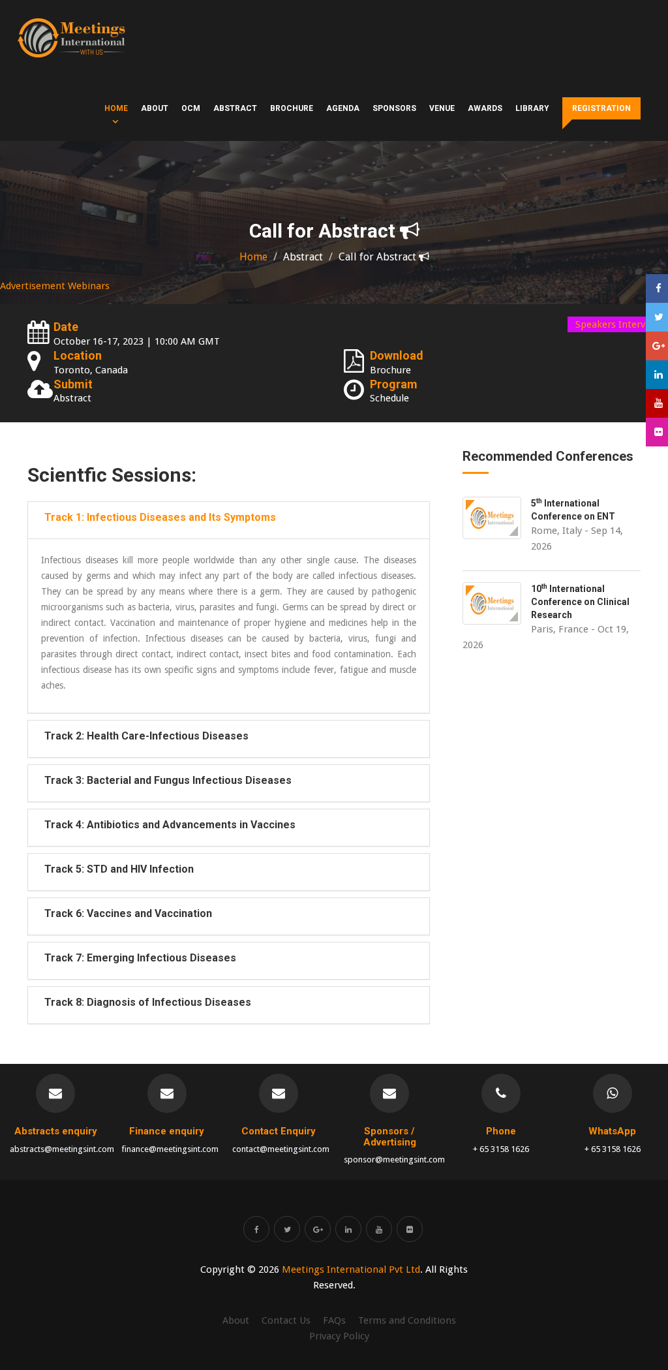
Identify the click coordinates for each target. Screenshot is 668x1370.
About (154, 108)
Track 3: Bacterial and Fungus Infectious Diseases (168, 780)
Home (116, 108)
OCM (190, 108)
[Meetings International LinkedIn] (348, 1229)
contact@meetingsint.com (280, 1149)
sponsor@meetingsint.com (394, 1159)
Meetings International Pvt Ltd (351, 1269)
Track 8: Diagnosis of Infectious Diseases (147, 1002)
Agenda (342, 108)
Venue (442, 108)
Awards (485, 108)
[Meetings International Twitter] (287, 1229)
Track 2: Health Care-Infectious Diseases (146, 736)
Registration (601, 108)
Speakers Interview (617, 324)
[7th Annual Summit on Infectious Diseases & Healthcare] (71, 37)
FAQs (334, 1320)
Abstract (235, 108)
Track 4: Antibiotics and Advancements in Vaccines (170, 824)
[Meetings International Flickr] (410, 1229)
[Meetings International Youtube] (379, 1229)
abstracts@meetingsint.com (62, 1149)
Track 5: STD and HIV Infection (119, 869)
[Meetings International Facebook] (256, 1229)
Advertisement (32, 286)
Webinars (89, 286)
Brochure (291, 108)
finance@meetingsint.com (170, 1149)
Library (532, 108)
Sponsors (394, 108)
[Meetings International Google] (657, 346)
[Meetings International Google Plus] (318, 1229)
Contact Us (286, 1320)
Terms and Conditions (407, 1320)
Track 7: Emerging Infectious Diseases (140, 958)
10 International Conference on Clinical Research (580, 602)
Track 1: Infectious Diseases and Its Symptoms (160, 517)
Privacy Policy (339, 1336)
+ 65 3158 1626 (501, 1149)
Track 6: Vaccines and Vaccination (128, 913)
